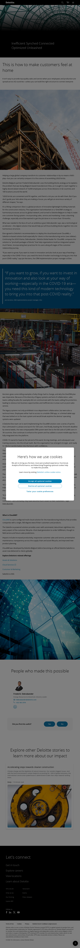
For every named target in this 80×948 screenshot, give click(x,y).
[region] (40, 474)
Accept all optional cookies (40, 481)
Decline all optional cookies (40, 486)
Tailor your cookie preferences (40, 491)
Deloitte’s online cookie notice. (49, 472)
